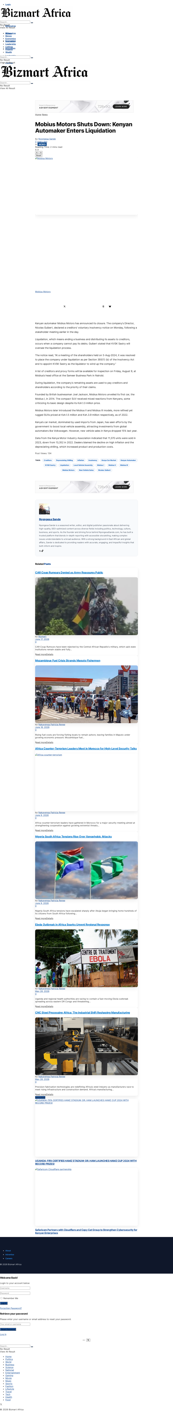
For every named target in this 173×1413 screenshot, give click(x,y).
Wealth (8, 52)
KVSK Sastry (50, 465)
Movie (8, 1378)
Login (8, 4)
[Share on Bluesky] (109, 306)
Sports (8, 1383)
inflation (80, 460)
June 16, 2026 (42, 727)
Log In (3, 1334)
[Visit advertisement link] (84, 111)
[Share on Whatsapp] (83, 306)
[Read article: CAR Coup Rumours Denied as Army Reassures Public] (86, 606)
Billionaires (10, 26)
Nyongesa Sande (47, 138)
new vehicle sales (86, 470)
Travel (8, 1391)
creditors (48, 460)
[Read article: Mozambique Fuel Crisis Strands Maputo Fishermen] (86, 694)
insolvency (93, 460)
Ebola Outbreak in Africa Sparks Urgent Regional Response (72, 924)
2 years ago (41, 141)
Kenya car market (109, 460)
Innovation (10, 41)
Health (8, 1397)
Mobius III (124, 465)
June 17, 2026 (42, 639)
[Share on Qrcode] (116, 306)
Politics (9, 1359)
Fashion (9, 1386)
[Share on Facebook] (58, 306)
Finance (9, 49)
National (9, 1370)
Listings (9, 47)
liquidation (64, 465)
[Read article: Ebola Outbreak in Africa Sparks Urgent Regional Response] (86, 958)
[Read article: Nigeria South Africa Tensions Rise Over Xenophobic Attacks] (86, 870)
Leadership (10, 44)
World (8, 1362)
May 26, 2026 (42, 991)
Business (9, 1364)
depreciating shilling (64, 460)
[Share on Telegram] (96, 306)
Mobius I (100, 465)
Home (38, 114)
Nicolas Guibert (104, 470)
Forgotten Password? (11, 1308)
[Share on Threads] (103, 306)
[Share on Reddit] (90, 306)
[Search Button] (32, 22)
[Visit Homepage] (36, 19)
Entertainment (12, 1372)
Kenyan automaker (128, 460)
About (8, 1250)
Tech (7, 1394)
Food (8, 1399)
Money (8, 36)
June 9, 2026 (42, 815)
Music (8, 1380)
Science (9, 1367)
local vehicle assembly (83, 465)
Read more (44, 654)
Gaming (9, 1375)
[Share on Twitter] (64, 306)
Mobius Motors (68, 470)
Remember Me (10, 1298)
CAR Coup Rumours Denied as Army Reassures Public (69, 572)
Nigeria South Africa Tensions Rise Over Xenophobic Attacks (73, 836)
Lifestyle (9, 1389)
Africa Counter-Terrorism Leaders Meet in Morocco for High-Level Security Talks (86, 748)
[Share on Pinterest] (77, 306)
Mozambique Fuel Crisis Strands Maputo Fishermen (67, 660)
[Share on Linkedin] (71, 306)
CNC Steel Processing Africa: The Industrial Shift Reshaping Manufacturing (82, 1012)
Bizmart (42, 636)
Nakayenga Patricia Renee (51, 724)
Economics (10, 38)
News (45, 114)
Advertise (9, 1254)
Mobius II (112, 465)
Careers (8, 1258)
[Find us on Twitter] (1, 1404)
